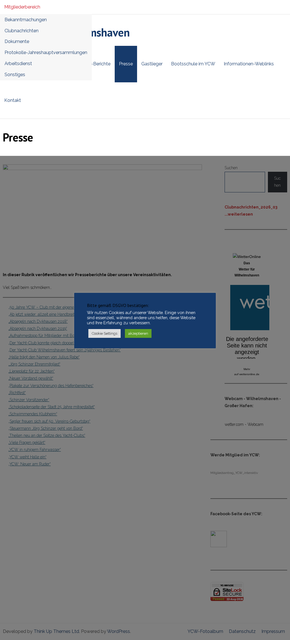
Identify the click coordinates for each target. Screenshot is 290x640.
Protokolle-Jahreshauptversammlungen (46, 52)
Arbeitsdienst (18, 63)
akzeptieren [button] (138, 333)
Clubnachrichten (22, 30)
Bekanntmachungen (26, 19)
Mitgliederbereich (22, 7)
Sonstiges (15, 74)
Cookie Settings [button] (104, 333)
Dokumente (17, 41)
